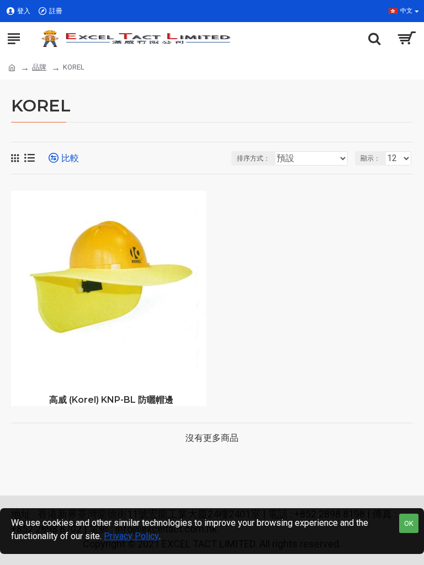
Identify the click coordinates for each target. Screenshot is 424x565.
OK (409, 523)
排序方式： (253, 158)
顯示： (370, 158)
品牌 (39, 67)
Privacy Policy (131, 536)
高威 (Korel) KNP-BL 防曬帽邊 (111, 400)
